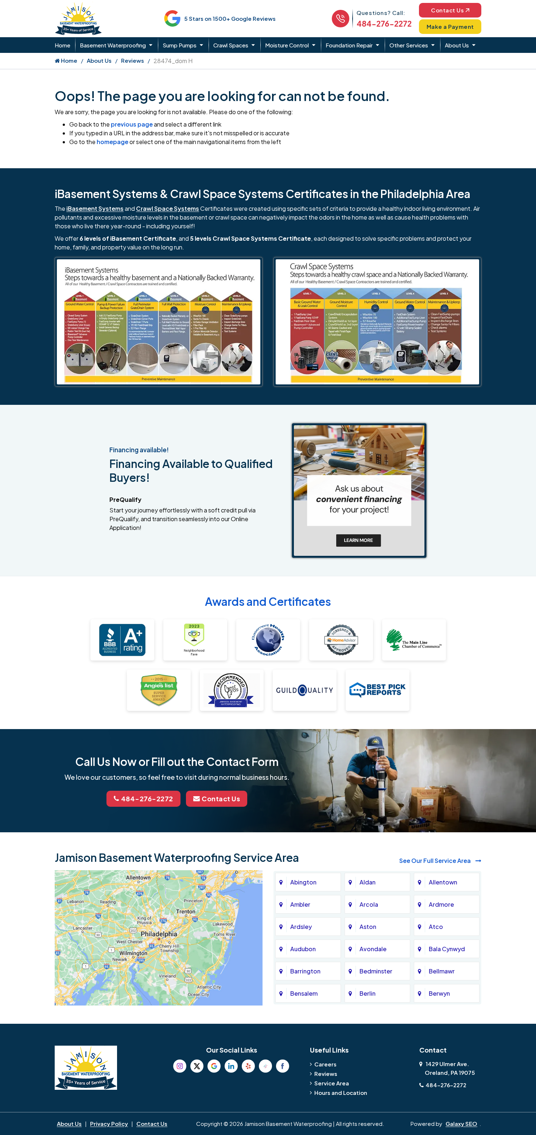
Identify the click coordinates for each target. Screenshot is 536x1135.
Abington (303, 882)
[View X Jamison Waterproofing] (196, 1066)
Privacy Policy (109, 1123)
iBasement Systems (95, 208)
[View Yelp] (248, 1066)
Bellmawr (442, 971)
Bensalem (304, 993)
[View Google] (214, 1066)
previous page (132, 124)
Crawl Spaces (230, 45)
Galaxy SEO (461, 1123)
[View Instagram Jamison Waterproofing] (179, 1066)
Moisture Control (287, 45)
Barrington (305, 971)
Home (62, 45)
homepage (112, 142)
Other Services (408, 45)
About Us (457, 45)
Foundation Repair (349, 45)
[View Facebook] (282, 1066)
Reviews (132, 60)
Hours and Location (340, 1092)
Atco (436, 926)
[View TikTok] (265, 1066)
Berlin (368, 993)
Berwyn (439, 993)
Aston (368, 926)
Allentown (443, 882)
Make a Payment (450, 26)
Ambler (300, 904)
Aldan (368, 882)
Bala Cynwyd (447, 949)
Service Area (331, 1083)
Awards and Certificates (268, 601)
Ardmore (441, 904)
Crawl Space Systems (167, 208)
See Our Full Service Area (435, 860)
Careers (325, 1064)
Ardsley (301, 926)
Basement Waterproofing (113, 45)
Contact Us (447, 10)
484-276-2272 (384, 23)
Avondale (373, 949)
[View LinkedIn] (231, 1066)
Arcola (369, 904)
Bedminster (376, 971)
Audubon (303, 949)
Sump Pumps (180, 45)
